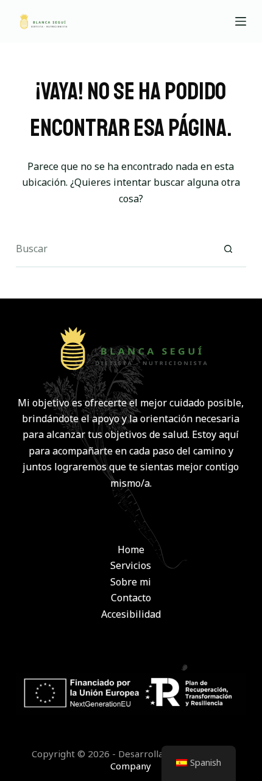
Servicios (130, 565)
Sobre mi (130, 581)
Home (131, 549)
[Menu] (240, 21)
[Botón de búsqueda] (228, 249)
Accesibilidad (131, 614)
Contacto (131, 597)
